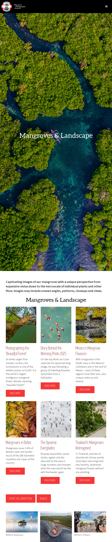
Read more (15, 393)
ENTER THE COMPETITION (20, 498)
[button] (106, 6)
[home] (13, 6)
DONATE (43, 498)
